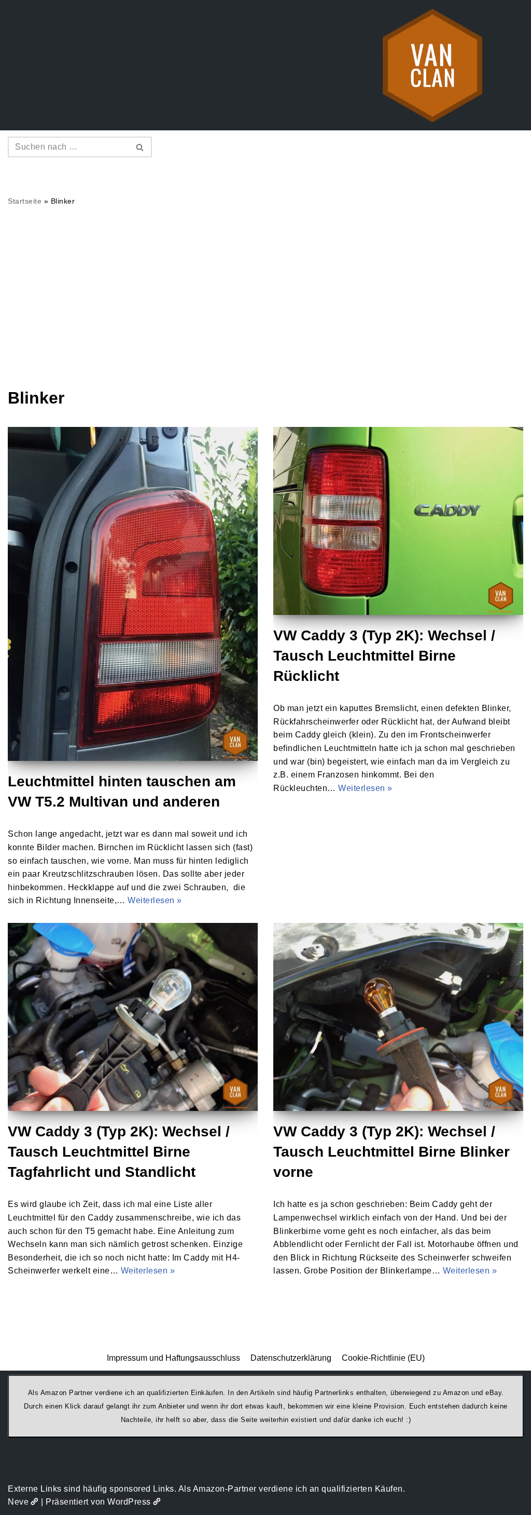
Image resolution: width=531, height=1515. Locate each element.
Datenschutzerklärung (290, 1357)
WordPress (129, 1501)
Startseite (24, 201)
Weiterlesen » (155, 900)
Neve (18, 1501)
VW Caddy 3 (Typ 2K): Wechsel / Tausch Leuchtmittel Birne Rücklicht (384, 655)
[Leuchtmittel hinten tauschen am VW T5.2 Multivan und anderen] (133, 594)
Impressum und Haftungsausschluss (173, 1357)
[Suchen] (140, 147)
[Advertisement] (265, 296)
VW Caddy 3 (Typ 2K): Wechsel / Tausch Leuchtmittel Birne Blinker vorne (391, 1151)
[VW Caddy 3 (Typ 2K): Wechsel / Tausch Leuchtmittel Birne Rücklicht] (398, 521)
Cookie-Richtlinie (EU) (383, 1357)
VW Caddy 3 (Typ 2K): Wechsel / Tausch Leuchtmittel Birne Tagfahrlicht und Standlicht (119, 1151)
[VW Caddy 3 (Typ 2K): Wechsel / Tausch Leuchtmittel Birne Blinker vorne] (398, 1017)
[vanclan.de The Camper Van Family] (432, 65)
